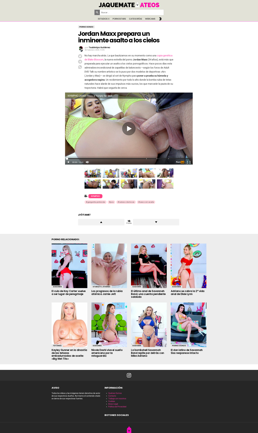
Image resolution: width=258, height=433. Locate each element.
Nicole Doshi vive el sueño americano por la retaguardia (107, 353)
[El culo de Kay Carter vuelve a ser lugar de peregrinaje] (69, 266)
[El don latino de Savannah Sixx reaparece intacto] (189, 324)
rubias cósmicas (127, 202)
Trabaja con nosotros (117, 398)
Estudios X (104, 18)
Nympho (95, 196)
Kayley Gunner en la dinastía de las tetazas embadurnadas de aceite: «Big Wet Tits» (69, 354)
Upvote (101, 222)
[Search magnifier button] (97, 12)
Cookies (111, 401)
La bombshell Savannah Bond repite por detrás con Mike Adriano (147, 353)
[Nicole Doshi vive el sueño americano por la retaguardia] (109, 324)
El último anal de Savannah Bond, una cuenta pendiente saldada (148, 294)
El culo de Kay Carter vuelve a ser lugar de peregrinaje (69, 292)
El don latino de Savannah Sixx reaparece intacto (187, 351)
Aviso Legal (113, 404)
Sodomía (57, 286)
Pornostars (119, 18)
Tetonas (57, 345)
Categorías (135, 18)
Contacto (112, 396)
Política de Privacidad (117, 407)
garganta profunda (96, 202)
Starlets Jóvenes (101, 286)
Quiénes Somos (115, 393)
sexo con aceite (147, 202)
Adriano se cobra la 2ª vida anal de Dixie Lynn (187, 292)
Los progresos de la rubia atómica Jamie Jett (107, 292)
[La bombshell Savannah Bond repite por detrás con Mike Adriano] (149, 324)
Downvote (156, 222)
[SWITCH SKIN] (160, 19)
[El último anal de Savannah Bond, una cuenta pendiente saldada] (149, 266)
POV (112, 202)
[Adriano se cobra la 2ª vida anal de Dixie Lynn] (189, 266)
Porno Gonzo (179, 345)
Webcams (150, 18)
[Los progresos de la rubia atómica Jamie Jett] (109, 266)
